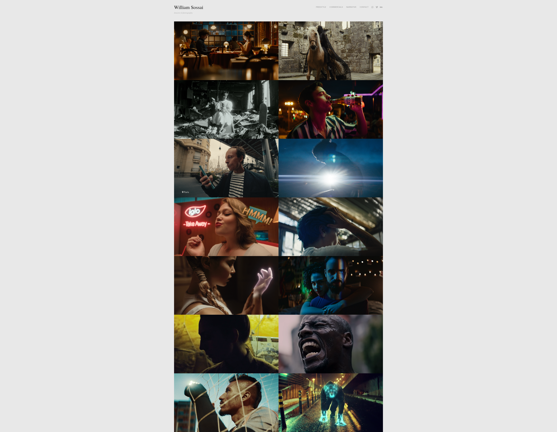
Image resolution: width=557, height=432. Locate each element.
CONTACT (364, 7)
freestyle (321, 7)
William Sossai (188, 7)
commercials (336, 7)
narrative (351, 7)
